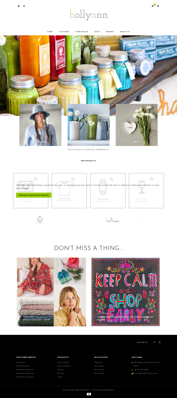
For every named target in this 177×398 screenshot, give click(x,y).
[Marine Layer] (146, 220)
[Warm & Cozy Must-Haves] (51, 292)
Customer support (24, 377)
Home (50, 31)
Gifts (97, 31)
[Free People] (98, 220)
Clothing (64, 31)
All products (63, 362)
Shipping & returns (25, 373)
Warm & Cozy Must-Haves (36, 320)
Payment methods (24, 369)
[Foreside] (74, 222)
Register (98, 362)
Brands (110, 31)
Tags (60, 377)
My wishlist (100, 373)
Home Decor (81, 31)
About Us (125, 31)
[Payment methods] (88, 394)
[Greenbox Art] (123, 222)
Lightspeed (108, 390)
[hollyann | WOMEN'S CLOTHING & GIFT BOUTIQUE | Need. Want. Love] (88, 14)
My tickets (99, 369)
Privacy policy (23, 366)
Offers (60, 369)
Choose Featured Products (34, 195)
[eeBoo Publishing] (50, 222)
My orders (99, 366)
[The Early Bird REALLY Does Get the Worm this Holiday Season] (125, 292)
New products (64, 366)
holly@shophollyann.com (146, 373)
